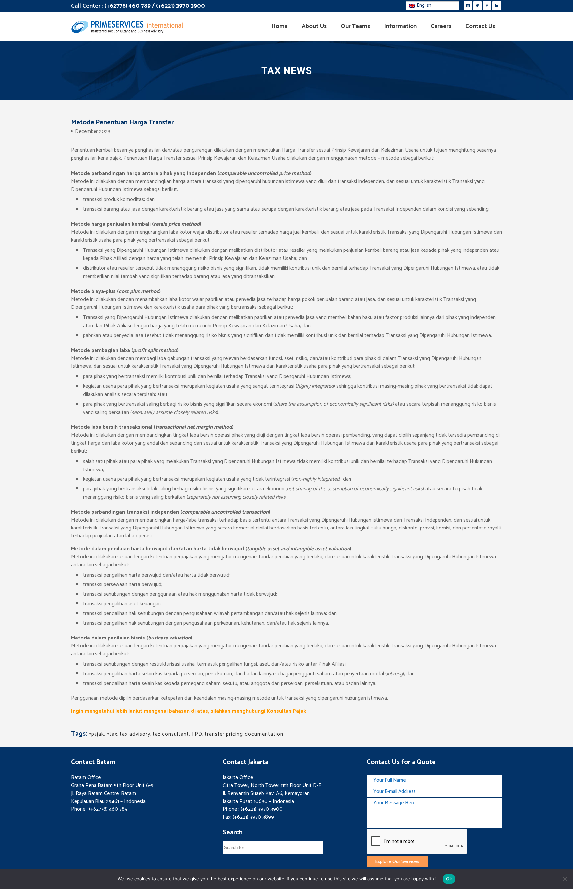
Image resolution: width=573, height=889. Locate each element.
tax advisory (135, 734)
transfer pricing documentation (244, 734)
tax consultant (171, 734)
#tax (111, 734)
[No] (564, 879)
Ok (449, 878)
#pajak (96, 734)
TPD (196, 734)
